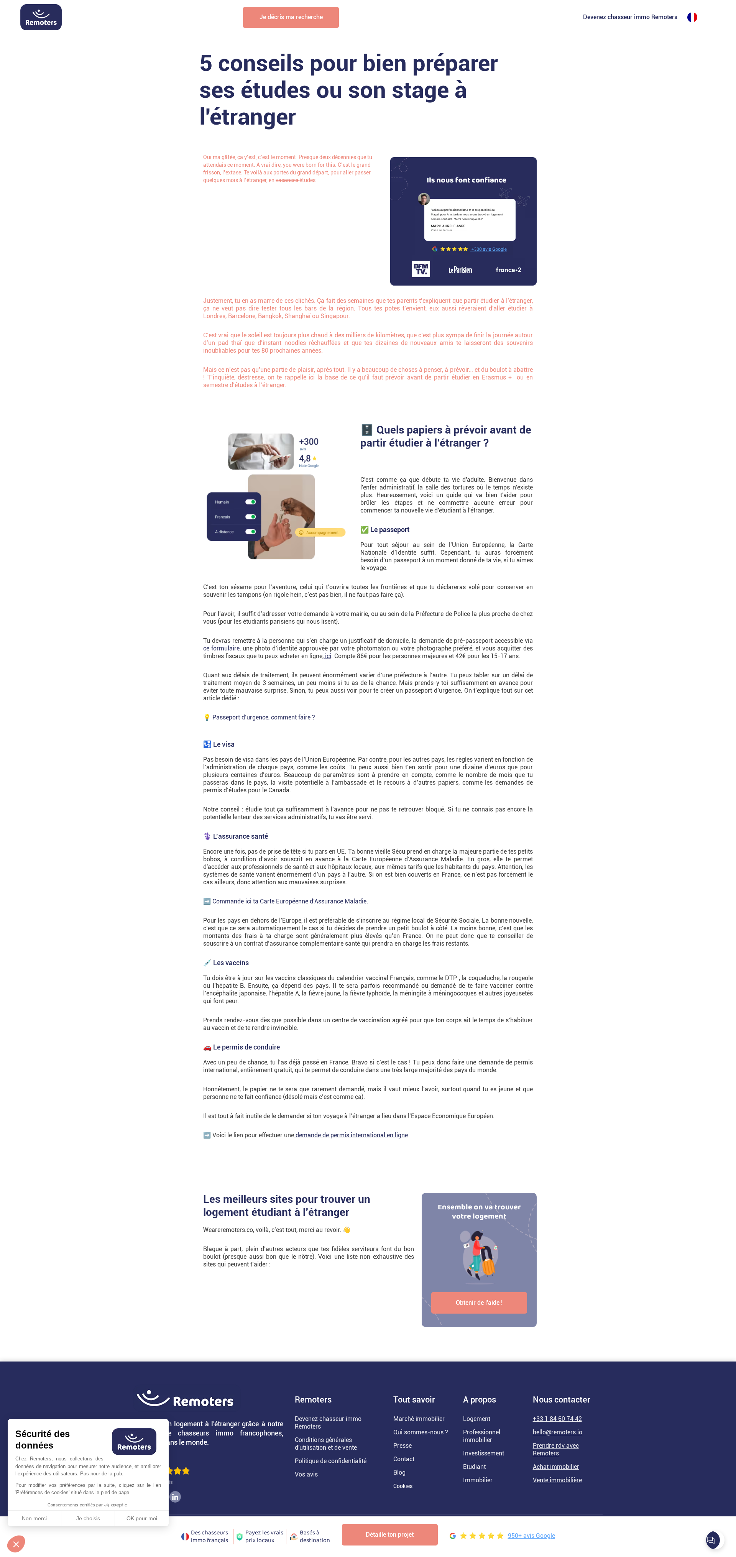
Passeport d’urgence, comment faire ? (263, 717)
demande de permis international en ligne (351, 1135)
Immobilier (478, 1480)
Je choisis (88, 1518)
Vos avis (306, 1474)
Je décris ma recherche (291, 17)
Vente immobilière (557, 1480)
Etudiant (474, 1466)
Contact (403, 1459)
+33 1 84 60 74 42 (557, 1418)
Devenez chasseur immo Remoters (630, 17)
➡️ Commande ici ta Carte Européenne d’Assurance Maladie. (285, 901)
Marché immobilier (419, 1418)
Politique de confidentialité (330, 1461)
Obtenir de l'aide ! (479, 1302)
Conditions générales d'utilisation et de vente (326, 1443)
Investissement (483, 1453)
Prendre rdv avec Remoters (556, 1449)
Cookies (402, 1486)
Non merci (34, 1518)
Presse (402, 1445)
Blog (399, 1472)
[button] (16, 1544)
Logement (476, 1418)
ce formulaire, (222, 648)
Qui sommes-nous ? (420, 1432)
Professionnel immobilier (481, 1436)
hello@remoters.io (557, 1432)
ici (327, 656)
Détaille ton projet (390, 1534)
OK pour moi (142, 1518)
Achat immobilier (556, 1466)
